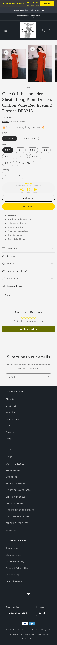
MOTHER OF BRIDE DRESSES (20, 510)
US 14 (35, 156)
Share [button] (8, 295)
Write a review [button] (28, 329)
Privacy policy (46, 630)
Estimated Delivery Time (17, 568)
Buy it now (28, 206)
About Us (10, 399)
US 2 (7, 150)
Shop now (47, 4)
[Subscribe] (48, 376)
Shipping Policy (13, 554)
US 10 (8, 156)
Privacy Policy (12, 574)
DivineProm (17, 630)
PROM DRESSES (13, 470)
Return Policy (12, 548)
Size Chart (11, 412)
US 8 (45, 150)
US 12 (22, 156)
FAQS (8, 438)
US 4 (20, 150)
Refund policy (30, 634)
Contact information (30, 639)
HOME (9, 457)
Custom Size (25, 163)
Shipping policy (44, 634)
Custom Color (29, 138)
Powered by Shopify (30, 630)
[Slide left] (22, 87)
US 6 (32, 150)
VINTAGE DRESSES (15, 503)
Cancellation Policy (15, 561)
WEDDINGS (12, 477)
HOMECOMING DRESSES (18, 490)
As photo (9, 138)
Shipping (5, 121)
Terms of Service (14, 581)
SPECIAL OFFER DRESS (17, 523)
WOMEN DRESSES (15, 463)
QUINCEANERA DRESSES (18, 516)
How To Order (12, 418)
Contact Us (11, 405)
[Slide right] (35, 87)
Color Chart (11, 425)
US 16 (8, 163)
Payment (10, 432)
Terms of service (15, 634)
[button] (6, 30)
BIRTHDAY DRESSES (15, 496)
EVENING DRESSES (15, 483)
